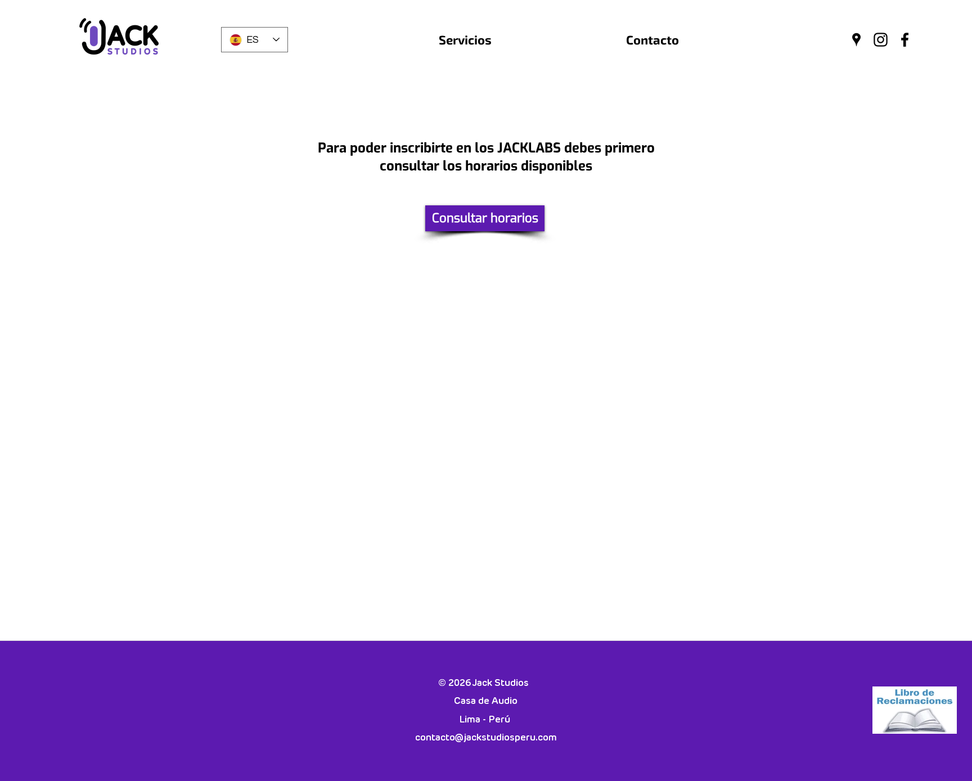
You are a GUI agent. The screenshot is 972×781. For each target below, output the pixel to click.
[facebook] (905, 39)
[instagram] (880, 39)
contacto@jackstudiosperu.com (486, 738)
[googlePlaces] (856, 39)
